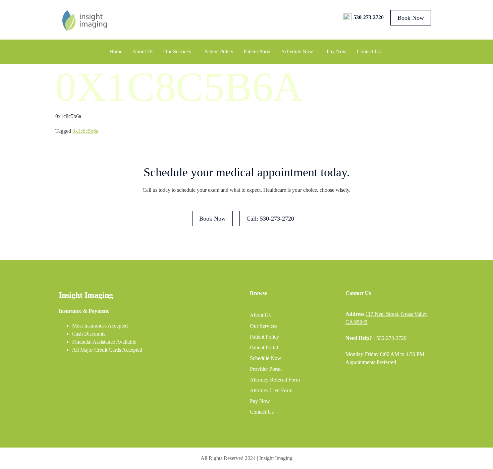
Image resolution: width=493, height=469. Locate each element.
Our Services (177, 51)
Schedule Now (297, 51)
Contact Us (369, 51)
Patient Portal (257, 51)
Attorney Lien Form (271, 390)
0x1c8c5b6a (85, 131)
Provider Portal (266, 369)
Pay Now (337, 51)
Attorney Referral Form (275, 380)
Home (115, 51)
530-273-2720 (368, 17)
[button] (178, 51)
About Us (142, 51)
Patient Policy (218, 51)
